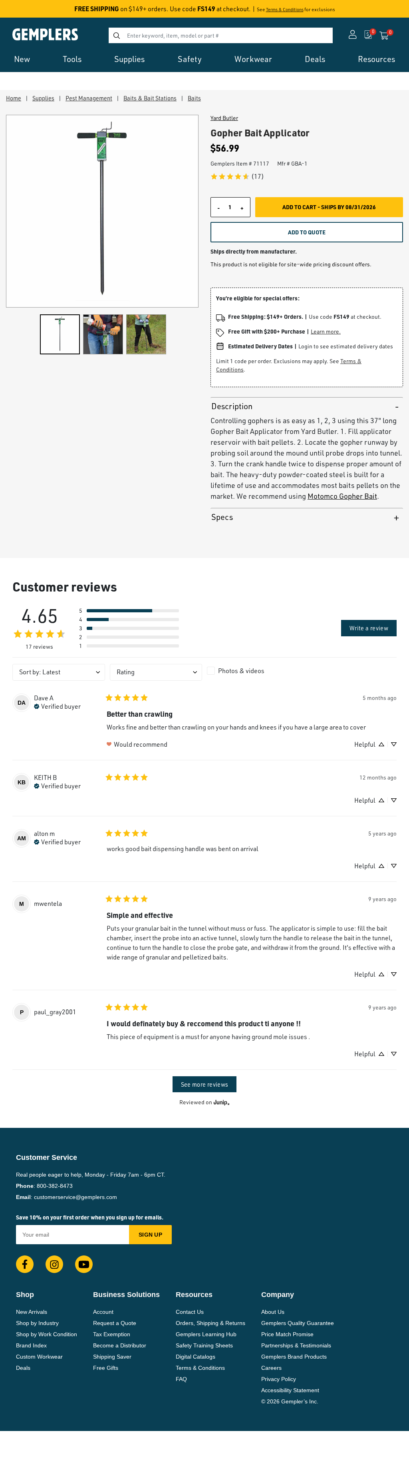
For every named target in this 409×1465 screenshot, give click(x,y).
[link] (237, 176)
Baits (194, 98)
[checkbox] (253, 671)
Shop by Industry (37, 1323)
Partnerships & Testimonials (296, 1345)
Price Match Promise (287, 1334)
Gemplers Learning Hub (206, 1334)
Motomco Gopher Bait (342, 496)
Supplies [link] (129, 59)
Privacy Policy (278, 1379)
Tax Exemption (111, 1334)
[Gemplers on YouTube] (84, 1264)
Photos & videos (241, 671)
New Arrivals (31, 1312)
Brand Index (31, 1345)
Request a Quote (114, 1323)
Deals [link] (315, 59)
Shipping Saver (112, 1356)
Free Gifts (105, 1368)
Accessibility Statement (290, 1390)
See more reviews (204, 1084)
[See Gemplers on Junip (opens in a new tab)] (222, 1102)
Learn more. (326, 331)
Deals (23, 1368)
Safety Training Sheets (204, 1345)
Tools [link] (72, 59)
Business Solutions (126, 1295)
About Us (272, 1312)
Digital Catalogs (195, 1356)
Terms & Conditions (285, 9)
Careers (271, 1368)
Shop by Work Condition (46, 1334)
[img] (57, 705)
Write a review (368, 628)
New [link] (22, 59)
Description (231, 406)
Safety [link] (190, 59)
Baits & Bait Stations (150, 98)
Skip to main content (34, 11)
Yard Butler (224, 118)
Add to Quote (307, 232)
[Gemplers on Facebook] (25, 1264)
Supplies (43, 98)
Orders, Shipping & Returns (210, 1323)
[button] (129, 611)
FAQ (181, 1379)
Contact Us (190, 1312)
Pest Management (89, 98)
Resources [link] (376, 59)
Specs (222, 517)
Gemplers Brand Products (294, 1356)
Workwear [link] (253, 59)
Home (13, 98)
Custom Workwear (39, 1356)
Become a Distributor (119, 1345)
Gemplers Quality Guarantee (297, 1323)
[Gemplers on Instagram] (54, 1264)
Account (103, 1312)
